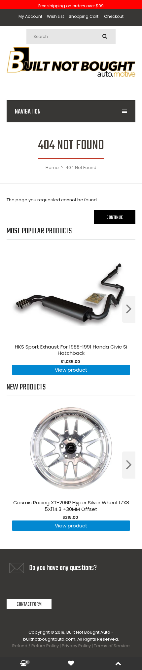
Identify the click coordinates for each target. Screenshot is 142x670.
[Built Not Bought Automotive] (71, 85)
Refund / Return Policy (35, 646)
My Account (30, 16)
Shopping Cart (83, 16)
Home (52, 167)
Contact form (29, 604)
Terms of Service (112, 646)
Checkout (114, 16)
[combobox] (71, 36)
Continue (114, 217)
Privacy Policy (76, 646)
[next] (128, 309)
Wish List (55, 16)
